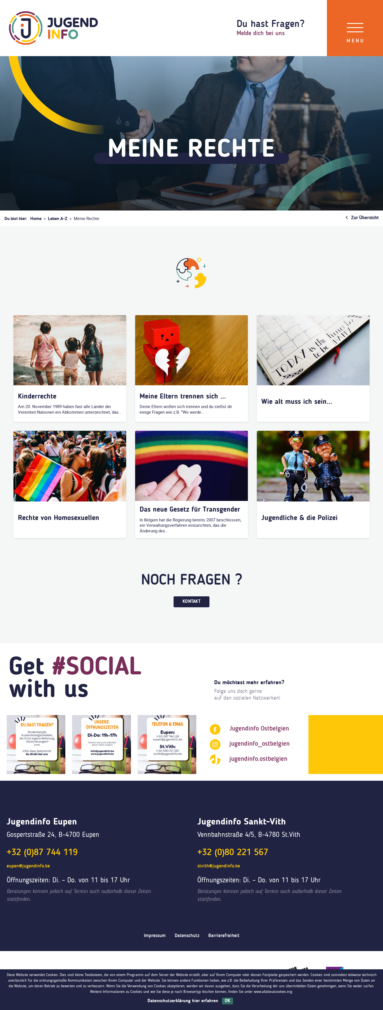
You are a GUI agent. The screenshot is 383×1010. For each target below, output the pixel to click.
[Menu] (355, 28)
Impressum (155, 935)
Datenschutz (187, 935)
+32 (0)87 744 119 (42, 852)
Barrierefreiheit (223, 935)
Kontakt (191, 601)
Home (35, 218)
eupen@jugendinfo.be (28, 866)
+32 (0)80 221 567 (232, 852)
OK (227, 1001)
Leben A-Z (57, 218)
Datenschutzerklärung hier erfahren (182, 1001)
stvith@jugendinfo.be (218, 866)
